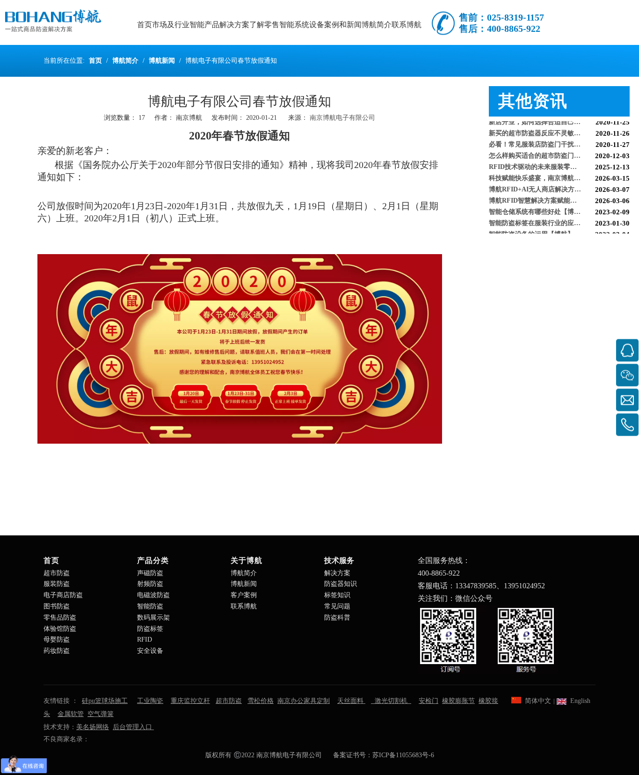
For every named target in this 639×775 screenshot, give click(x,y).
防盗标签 (150, 628)
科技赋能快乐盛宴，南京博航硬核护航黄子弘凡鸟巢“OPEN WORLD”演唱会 (559, 172)
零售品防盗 (60, 617)
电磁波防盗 (153, 595)
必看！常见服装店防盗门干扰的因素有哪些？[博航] (559, 138)
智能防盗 (150, 606)
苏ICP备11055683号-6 (403, 755)
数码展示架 (153, 617)
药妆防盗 (57, 650)
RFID (144, 639)
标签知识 (337, 595)
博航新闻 (244, 583)
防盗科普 (337, 617)
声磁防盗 (150, 573)
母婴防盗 (57, 639)
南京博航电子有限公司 (342, 117)
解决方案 (337, 573)
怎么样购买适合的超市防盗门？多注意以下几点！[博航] (559, 150)
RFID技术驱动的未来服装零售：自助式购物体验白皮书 (559, 161)
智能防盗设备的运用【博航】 (531, 228)
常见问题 (337, 606)
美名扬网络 (92, 727)
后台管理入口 (133, 727)
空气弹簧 (100, 713)
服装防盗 (57, 583)
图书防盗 (57, 606)
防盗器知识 (340, 583)
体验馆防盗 (60, 628)
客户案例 (244, 595)
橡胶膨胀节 (458, 700)
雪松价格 (260, 700)
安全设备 (150, 650)
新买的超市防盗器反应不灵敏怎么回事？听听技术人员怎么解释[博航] (559, 127)
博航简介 (244, 573)
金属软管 (71, 713)
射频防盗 (150, 583)
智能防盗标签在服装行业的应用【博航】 (548, 217)
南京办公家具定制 (303, 700)
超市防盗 (57, 573)
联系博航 (244, 606)
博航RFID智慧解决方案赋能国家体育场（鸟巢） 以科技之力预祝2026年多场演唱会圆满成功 (559, 194)
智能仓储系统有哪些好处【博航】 (538, 206)
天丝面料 (351, 700)
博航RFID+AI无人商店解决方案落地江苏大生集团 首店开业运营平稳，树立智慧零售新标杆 (559, 183)
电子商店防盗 (63, 595)
